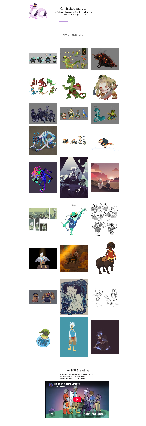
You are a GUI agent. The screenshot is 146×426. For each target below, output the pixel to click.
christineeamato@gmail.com (73, 14)
